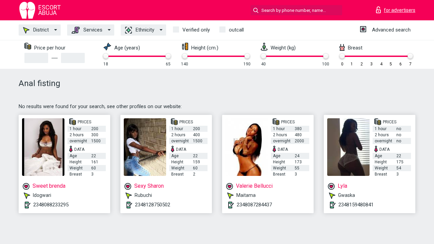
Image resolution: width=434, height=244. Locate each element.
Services (92, 30)
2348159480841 (356, 205)
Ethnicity (144, 30)
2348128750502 (152, 205)
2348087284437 (254, 205)
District (40, 30)
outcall (236, 30)
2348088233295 (50, 205)
